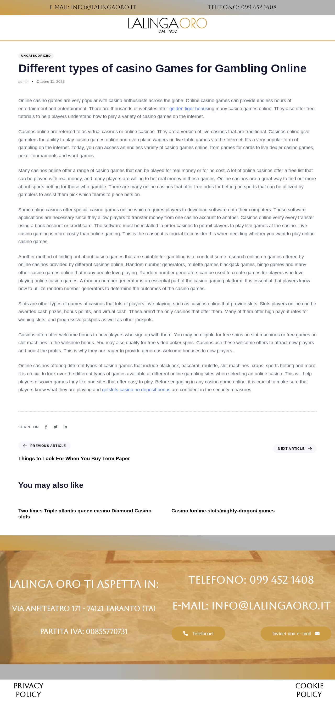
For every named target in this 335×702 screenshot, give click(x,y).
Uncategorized (36, 55)
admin (23, 81)
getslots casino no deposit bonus (136, 389)
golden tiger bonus (188, 108)
